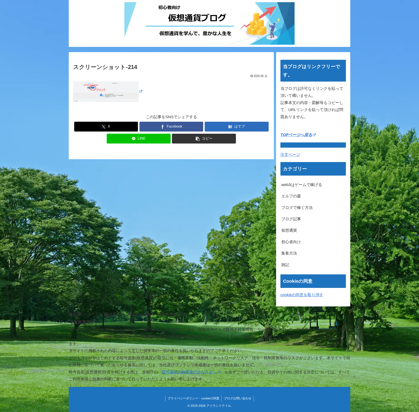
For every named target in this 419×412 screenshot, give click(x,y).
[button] (204, 139)
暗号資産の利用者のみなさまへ (189, 372)
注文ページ (290, 154)
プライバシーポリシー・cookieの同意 (193, 398)
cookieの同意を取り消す (301, 295)
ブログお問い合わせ (237, 398)
